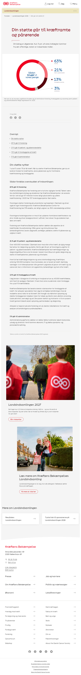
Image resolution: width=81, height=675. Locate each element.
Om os (48, 634)
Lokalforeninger (53, 592)
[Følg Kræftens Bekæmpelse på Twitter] (40, 651)
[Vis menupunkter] (40, 10)
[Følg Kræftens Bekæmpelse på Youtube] (51, 651)
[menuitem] (48, 3)
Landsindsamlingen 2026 (20, 16)
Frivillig (7, 625)
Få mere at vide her (28, 492)
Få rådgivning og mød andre (15, 616)
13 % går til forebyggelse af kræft (23, 152)
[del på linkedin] (20, 117)
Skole (48, 620)
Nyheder (49, 625)
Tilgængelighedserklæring (40, 669)
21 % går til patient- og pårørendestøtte (26, 147)
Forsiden (7, 16)
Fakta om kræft (51, 611)
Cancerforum (10, 639)
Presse (8, 576)
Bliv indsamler (15, 419)
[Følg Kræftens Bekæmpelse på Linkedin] (46, 651)
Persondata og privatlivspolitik (40, 666)
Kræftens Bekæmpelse (20, 546)
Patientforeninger (52, 639)
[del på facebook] (11, 117)
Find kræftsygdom (12, 607)
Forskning (8, 634)
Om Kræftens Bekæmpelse (18, 584)
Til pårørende (10, 620)
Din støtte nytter (17, 138)
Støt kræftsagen (52, 607)
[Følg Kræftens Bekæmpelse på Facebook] (29, 651)
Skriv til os (12, 562)
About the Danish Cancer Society (58, 643)
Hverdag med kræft (12, 611)
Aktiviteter (50, 630)
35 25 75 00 (12, 559)
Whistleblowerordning (40, 661)
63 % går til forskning (19, 143)
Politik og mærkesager (56, 584)
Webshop (8, 643)
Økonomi (9, 592)
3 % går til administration (20, 157)
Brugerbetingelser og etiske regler (40, 664)
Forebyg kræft (10, 630)
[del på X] (15, 117)
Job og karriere (53, 576)
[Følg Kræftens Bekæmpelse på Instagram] (35, 651)
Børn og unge (51, 616)
